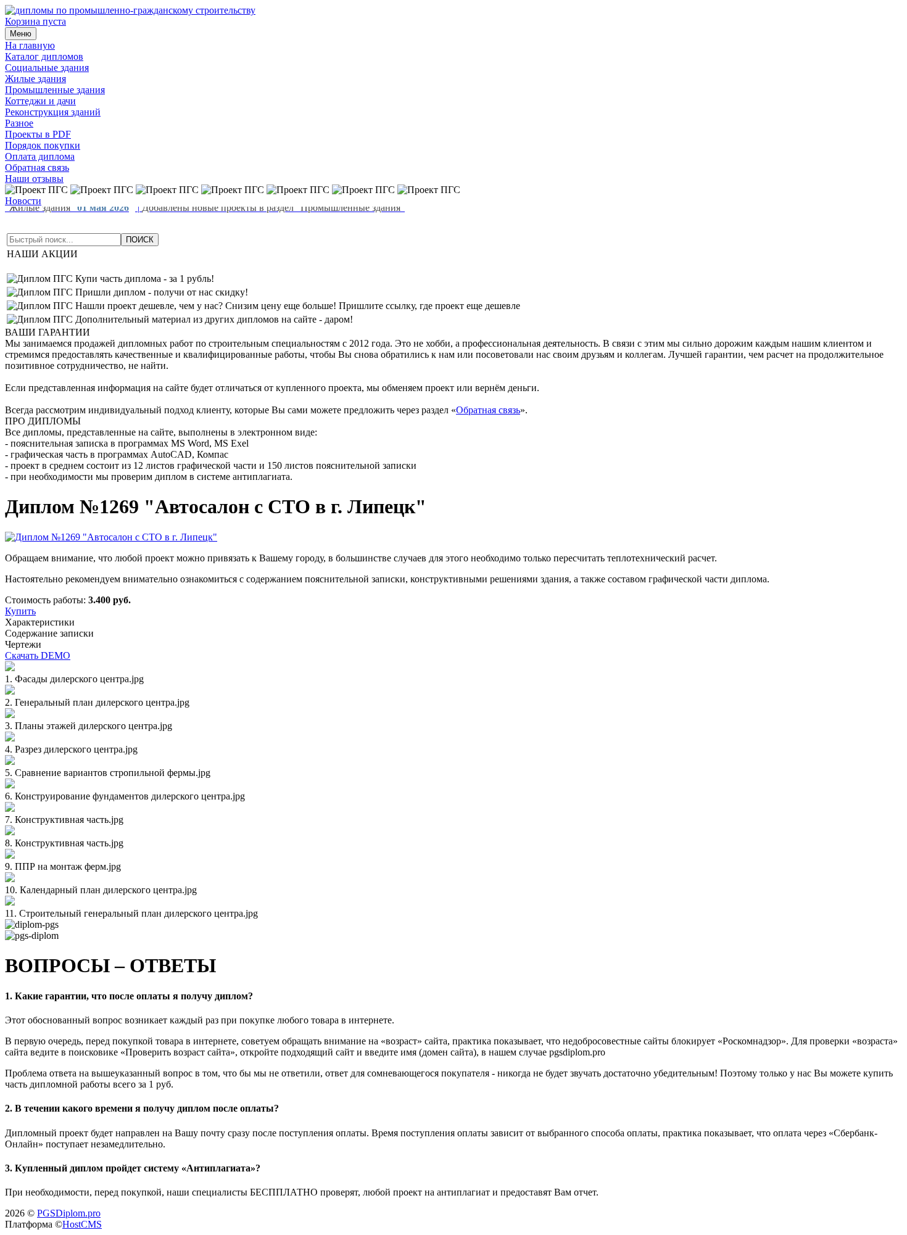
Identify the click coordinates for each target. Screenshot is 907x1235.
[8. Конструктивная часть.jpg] (10, 832)
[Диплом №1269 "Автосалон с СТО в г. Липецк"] (111, 537)
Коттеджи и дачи (40, 101)
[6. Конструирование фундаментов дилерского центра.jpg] (10, 785)
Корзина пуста (35, 21)
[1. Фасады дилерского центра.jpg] (10, 668)
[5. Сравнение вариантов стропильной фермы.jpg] (10, 761)
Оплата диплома (40, 156)
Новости (23, 201)
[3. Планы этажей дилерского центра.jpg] (10, 714)
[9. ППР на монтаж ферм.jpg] (10, 855)
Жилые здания (35, 78)
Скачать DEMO (37, 655)
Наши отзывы (34, 178)
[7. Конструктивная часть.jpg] (10, 808)
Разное (19, 123)
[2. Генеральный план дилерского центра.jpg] (10, 691)
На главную (30, 45)
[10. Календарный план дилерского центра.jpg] (10, 879)
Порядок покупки (42, 145)
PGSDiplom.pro (69, 1213)
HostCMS (82, 1224)
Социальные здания (47, 67)
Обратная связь (37, 167)
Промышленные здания (55, 90)
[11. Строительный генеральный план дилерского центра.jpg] (10, 902)
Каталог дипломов (44, 56)
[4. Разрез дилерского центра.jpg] (10, 738)
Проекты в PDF (38, 134)
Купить (20, 611)
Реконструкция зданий (53, 112)
